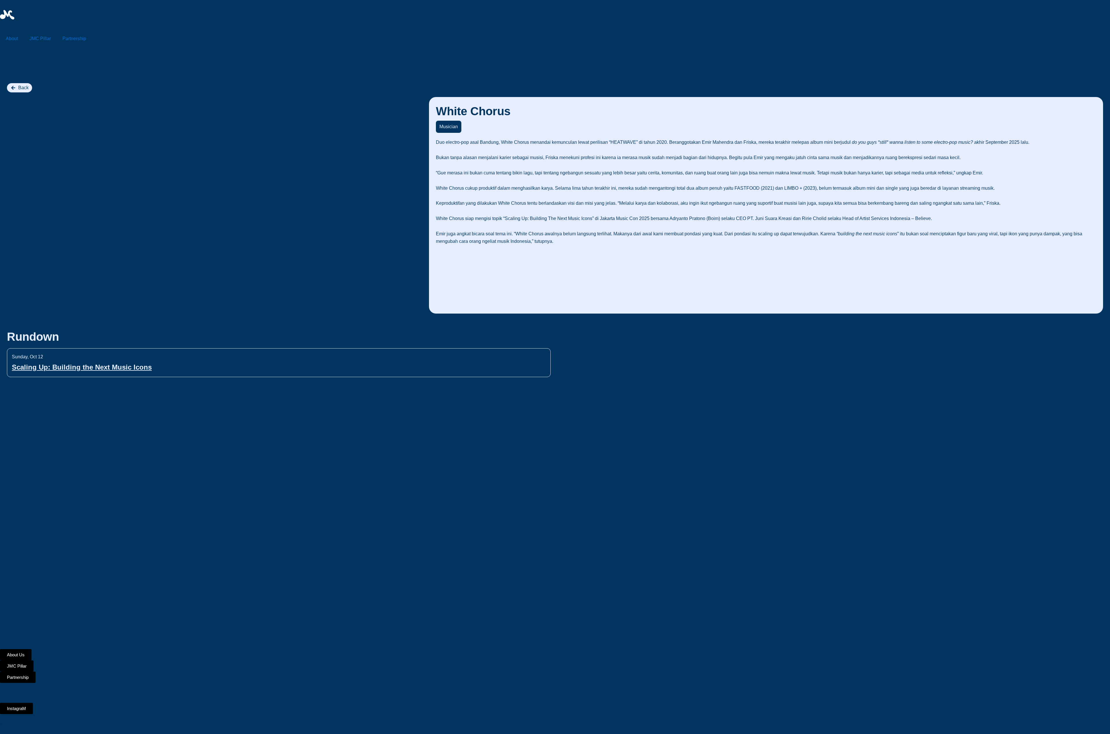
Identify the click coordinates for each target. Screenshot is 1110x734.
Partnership (74, 38)
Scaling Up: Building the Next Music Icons (82, 367)
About (12, 38)
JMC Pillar (40, 38)
